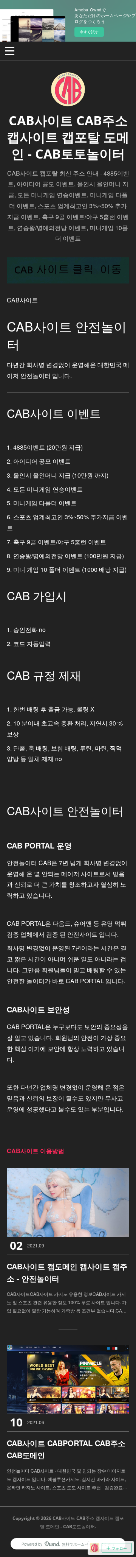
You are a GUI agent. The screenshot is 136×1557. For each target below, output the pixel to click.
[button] (9, 50)
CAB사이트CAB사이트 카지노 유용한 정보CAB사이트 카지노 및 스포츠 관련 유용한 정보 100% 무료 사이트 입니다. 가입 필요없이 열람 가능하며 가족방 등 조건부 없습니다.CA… (67, 1302)
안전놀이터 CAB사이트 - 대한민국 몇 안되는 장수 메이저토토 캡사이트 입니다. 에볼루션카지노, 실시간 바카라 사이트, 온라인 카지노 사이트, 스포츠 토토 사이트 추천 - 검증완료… (67, 1478)
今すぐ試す (89, 31)
